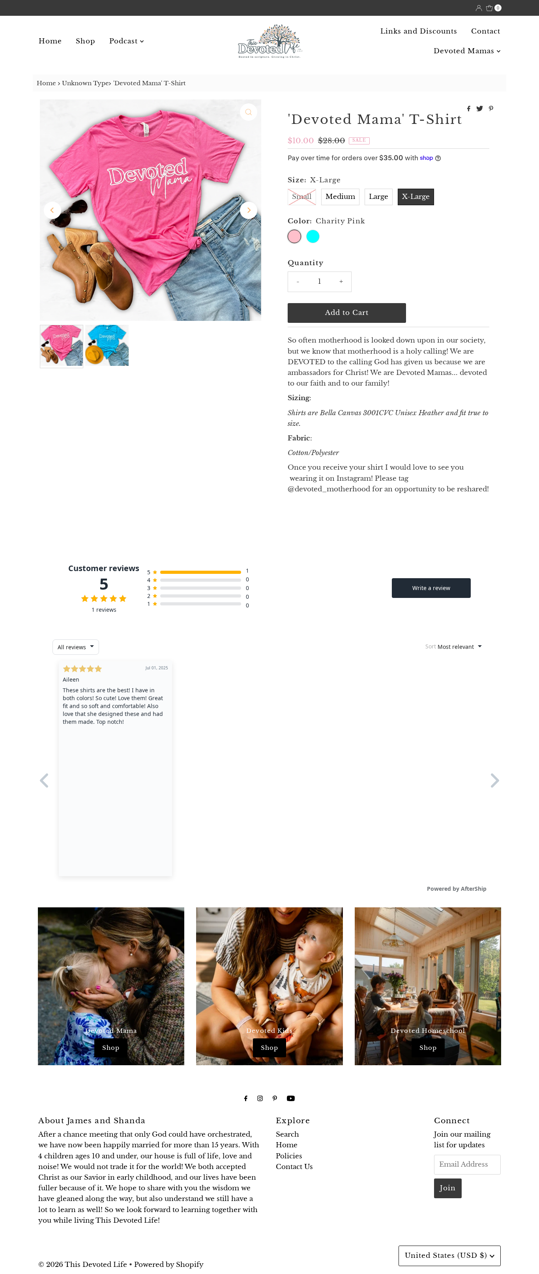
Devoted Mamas (465, 51)
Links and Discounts (418, 31)
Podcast (124, 41)
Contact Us (294, 1167)
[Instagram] (260, 1098)
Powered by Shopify (169, 1265)
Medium (340, 197)
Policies (289, 1156)
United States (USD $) (447, 1256)
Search (287, 1134)
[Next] (248, 210)
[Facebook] (245, 1098)
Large (378, 197)
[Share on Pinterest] (491, 109)
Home (50, 41)
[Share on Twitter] (480, 109)
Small (302, 197)
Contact (485, 31)
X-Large (416, 197)
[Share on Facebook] (469, 109)
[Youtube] (291, 1098)
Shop (85, 41)
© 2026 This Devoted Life (82, 1265)
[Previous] (52, 210)
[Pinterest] (275, 1098)
